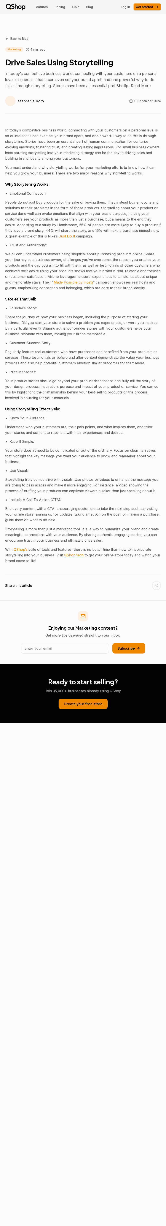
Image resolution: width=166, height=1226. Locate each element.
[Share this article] (156, 585)
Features (41, 7)
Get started (144, 7)
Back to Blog (19, 38)
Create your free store (83, 704)
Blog (89, 7)
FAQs (75, 7)
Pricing (60, 7)
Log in (125, 7)
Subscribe (126, 648)
